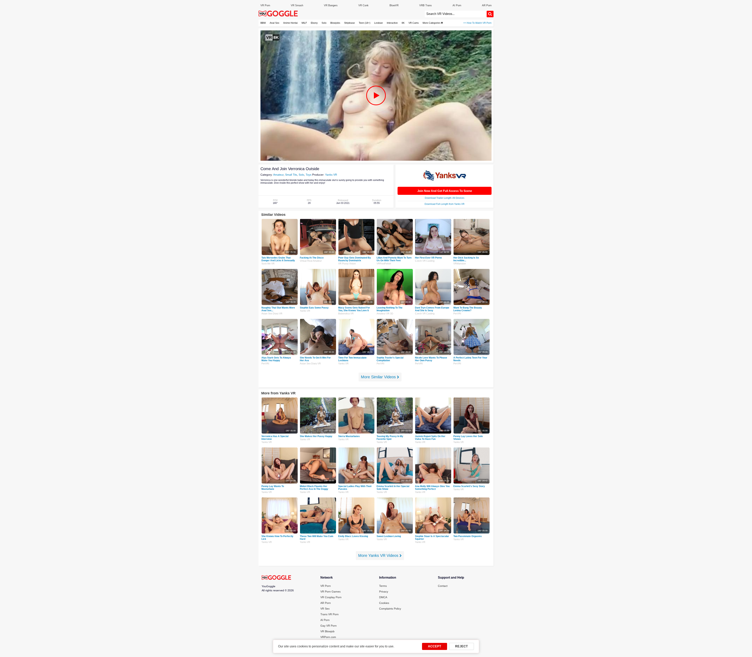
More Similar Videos (379, 377)
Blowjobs (335, 23)
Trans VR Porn (329, 614)
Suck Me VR (268, 263)
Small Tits (291, 174)
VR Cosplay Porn (331, 597)
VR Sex (325, 608)
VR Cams (414, 23)
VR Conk (363, 5)
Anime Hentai (290, 23)
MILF (304, 23)
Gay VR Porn (328, 625)
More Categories (432, 23)
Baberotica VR (346, 313)
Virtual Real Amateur (311, 261)
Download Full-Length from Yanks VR (445, 204)
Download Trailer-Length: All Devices (444, 198)
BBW (263, 23)
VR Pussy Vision (347, 263)
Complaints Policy (390, 608)
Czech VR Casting (425, 261)
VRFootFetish (384, 263)
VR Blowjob (327, 631)
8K (403, 23)
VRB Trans (425, 5)
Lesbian (378, 23)
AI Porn (457, 5)
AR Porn (487, 5)
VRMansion (459, 263)
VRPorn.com (328, 637)
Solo (324, 23)
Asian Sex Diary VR (271, 313)
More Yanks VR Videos (379, 555)
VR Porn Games (330, 591)
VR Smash (297, 5)
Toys (308, 174)
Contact (442, 585)
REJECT (461, 646)
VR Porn (265, 5)
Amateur (278, 174)
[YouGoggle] (276, 577)
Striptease (349, 23)
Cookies (384, 602)
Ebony (314, 23)
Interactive (392, 23)
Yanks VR (331, 174)
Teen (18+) (364, 23)
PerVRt (457, 313)
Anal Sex (274, 23)
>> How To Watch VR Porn (477, 23)
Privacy (383, 591)
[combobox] (456, 14)
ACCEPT (434, 646)
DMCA (383, 597)
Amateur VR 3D (385, 313)
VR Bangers (331, 5)
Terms (383, 585)
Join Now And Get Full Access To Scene (444, 190)
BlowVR (394, 5)
